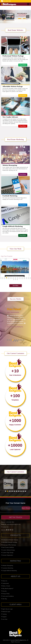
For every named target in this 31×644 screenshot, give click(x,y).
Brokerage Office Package (9, 545)
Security (4, 591)
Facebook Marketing (9, 196)
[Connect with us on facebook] (7, 530)
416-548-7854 (7, 1)
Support (4, 616)
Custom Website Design (8, 550)
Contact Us (5, 527)
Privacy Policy (6, 593)
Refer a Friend (6, 586)
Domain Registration (7, 555)
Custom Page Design (7, 552)
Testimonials (5, 583)
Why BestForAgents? (7, 588)
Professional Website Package (13, 56)
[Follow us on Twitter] (9, 530)
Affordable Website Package (12, 86)
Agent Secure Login (7, 609)
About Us (4, 580)
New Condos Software (10, 117)
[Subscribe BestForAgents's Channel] (13, 530)
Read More (23, 65)
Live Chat (4, 619)
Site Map (4, 598)
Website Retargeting (9, 165)
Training (4, 614)
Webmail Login (6, 611)
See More (15, 285)
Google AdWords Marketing (12, 226)
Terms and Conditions (8, 596)
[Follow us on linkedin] (11, 530)
